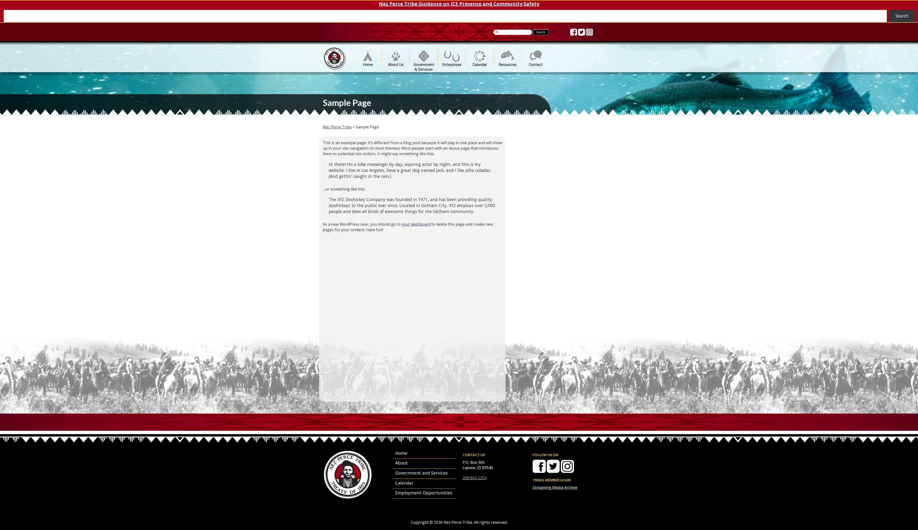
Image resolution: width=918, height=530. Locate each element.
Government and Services (421, 473)
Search (902, 16)
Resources (508, 63)
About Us (396, 63)
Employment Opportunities (423, 493)
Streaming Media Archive (555, 487)
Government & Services (424, 63)
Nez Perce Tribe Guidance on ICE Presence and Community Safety (459, 3)
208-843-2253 (474, 478)
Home (368, 63)
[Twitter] (581, 32)
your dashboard (416, 224)
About (401, 463)
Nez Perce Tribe (337, 127)
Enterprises (451, 63)
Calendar (479, 63)
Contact (536, 63)
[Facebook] (573, 32)
